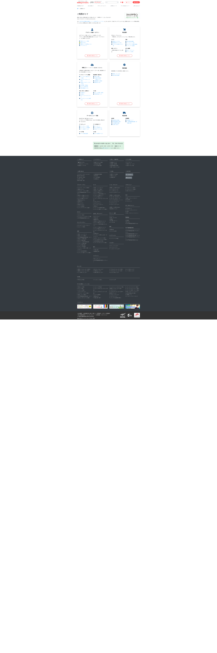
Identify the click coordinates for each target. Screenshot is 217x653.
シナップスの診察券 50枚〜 (99, 207)
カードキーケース (113, 247)
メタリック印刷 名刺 (82, 243)
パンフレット (96, 255)
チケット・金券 (112, 213)
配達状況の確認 (116, 120)
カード (94, 184)
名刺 (78, 231)
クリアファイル (112, 235)
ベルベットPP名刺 (82, 246)
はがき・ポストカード (97, 213)
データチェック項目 (85, 126)
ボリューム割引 (130, 51)
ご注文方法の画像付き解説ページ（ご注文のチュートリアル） (91, 21)
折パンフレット (97, 258)
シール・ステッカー (113, 184)
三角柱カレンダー (97, 270)
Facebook (129, 177)
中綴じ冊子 (96, 249)
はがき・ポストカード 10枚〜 (84, 297)
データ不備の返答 (84, 133)
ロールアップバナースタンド (84, 225)
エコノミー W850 (81, 226)
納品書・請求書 (113, 163)
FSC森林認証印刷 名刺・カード (85, 237)
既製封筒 (112, 229)
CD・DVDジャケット (129, 205)
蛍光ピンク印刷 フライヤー (83, 195)
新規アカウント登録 (85, 41)
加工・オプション (130, 50)
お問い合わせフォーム (106, 148)
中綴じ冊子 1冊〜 (97, 297)
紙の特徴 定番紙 (130, 41)
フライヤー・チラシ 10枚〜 (83, 190)
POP (126, 195)
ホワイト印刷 (80, 288)
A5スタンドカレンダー (98, 269)
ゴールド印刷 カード (98, 196)
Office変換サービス (84, 88)
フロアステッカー (113, 202)
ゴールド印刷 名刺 (81, 244)
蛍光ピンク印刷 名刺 (82, 238)
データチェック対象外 (85, 127)
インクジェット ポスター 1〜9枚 (84, 216)
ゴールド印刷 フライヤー (83, 198)
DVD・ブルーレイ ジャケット (132, 213)
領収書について (130, 120)
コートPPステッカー (114, 189)
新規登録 (136, 2)
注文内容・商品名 (84, 85)
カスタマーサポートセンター (84, 174)
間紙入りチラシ (81, 189)
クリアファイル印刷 (114, 238)
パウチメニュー (128, 184)
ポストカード (96, 216)
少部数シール (129, 294)
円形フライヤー (81, 204)
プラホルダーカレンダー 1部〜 (116, 270)
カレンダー (79, 266)
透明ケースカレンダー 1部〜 (84, 270)
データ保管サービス (99, 133)
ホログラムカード (97, 203)
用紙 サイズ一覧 (116, 41)
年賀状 (127, 220)
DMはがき (96, 218)
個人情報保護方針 (82, 314)
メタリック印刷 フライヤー (83, 196)
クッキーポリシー (91, 314)
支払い (111, 159)
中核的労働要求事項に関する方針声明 (86, 316)
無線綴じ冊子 (96, 251)
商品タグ (96, 206)
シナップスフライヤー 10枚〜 (84, 207)
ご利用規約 (98, 313)
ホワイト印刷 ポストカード (99, 222)
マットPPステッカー (114, 190)
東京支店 (96, 175)
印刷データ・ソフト (131, 163)
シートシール (114, 201)
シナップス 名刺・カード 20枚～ (132, 290)
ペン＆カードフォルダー (115, 248)
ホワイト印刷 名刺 (81, 240)
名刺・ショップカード (82, 234)
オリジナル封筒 (113, 231)
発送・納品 (97, 76)
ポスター (79, 211)
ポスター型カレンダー (114, 272)
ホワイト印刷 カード (98, 192)
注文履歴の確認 (116, 123)
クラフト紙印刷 (81, 206)
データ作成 (129, 159)
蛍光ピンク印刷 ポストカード (100, 221)
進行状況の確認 (116, 75)
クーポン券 (112, 222)
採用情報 (98, 314)
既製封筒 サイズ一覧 (117, 42)
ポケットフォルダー (114, 245)
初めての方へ (83, 42)
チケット (112, 216)
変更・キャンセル (116, 73)
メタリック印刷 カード (98, 195)
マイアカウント (84, 45)
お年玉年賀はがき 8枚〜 (99, 241)
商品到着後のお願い (117, 121)
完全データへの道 (98, 129)
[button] (113, 6)
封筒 (110, 226)
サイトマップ (104, 314)
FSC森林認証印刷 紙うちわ (132, 223)
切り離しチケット (113, 220)
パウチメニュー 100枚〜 (131, 189)
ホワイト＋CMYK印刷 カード (100, 193)
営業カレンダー (113, 175)
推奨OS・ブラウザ (82, 165)
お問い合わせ (115, 124)
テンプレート (97, 126)
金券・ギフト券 (113, 217)
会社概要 (80, 313)
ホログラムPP (113, 279)
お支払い (82, 94)
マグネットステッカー (114, 204)
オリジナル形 (116, 199)
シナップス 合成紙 (130, 45)
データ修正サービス (85, 129)
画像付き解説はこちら (93, 55)
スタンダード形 (115, 196)
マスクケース (129, 201)
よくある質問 (97, 177)
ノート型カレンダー (130, 270)
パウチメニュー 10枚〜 (131, 187)
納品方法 (116, 159)
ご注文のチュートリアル (83, 163)
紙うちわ (128, 221)
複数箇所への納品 (98, 80)
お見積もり (83, 92)
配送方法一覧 (97, 82)
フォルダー (111, 242)
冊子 (94, 246)
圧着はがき (96, 233)
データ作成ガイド (98, 127)
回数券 (111, 219)
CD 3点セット (129, 208)
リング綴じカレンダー (82, 272)
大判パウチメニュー (130, 190)
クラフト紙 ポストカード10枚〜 (100, 239)
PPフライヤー (81, 203)
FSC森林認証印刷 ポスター (84, 218)
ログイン (129, 2)
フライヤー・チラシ (81, 184)
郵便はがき (96, 219)
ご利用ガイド (81, 159)
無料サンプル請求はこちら (86, 44)
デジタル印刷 (83, 283)
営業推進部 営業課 (98, 174)
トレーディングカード (98, 204)
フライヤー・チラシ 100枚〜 (84, 187)
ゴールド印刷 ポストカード (99, 228)
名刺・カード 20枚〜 (82, 235)
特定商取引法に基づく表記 (89, 313)
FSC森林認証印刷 (129, 227)
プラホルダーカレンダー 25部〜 (116, 269)
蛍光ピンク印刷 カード (98, 190)
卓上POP (128, 199)
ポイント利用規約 (106, 313)
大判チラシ (80, 201)
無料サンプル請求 (114, 174)
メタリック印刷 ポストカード (100, 227)
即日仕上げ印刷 (81, 279)
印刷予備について (98, 94)
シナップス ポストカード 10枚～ (100, 242)
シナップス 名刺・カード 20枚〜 (84, 252)
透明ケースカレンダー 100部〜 (84, 269)
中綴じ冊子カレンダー (98, 272)
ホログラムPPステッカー (115, 192)
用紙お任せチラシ (81, 200)
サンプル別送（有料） (99, 92)
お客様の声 (112, 177)
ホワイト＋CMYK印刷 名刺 (83, 241)
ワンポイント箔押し (98, 279)
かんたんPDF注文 (84, 86)
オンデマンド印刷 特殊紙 (132, 44)
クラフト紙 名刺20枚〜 (82, 251)
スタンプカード (97, 201)
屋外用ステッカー (113, 208)
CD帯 (127, 211)
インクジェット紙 (130, 42)
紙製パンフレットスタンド (131, 198)
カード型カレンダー (130, 269)
